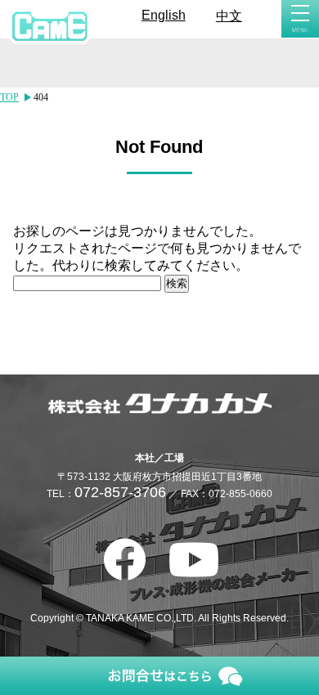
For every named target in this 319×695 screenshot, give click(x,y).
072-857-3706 (120, 492)
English (164, 15)
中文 (229, 16)
